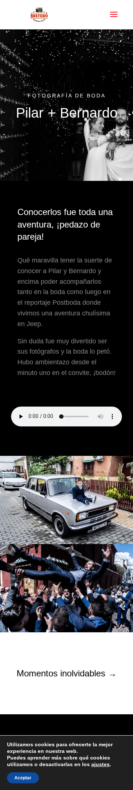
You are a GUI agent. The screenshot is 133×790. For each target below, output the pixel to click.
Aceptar (22, 777)
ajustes (100, 764)
